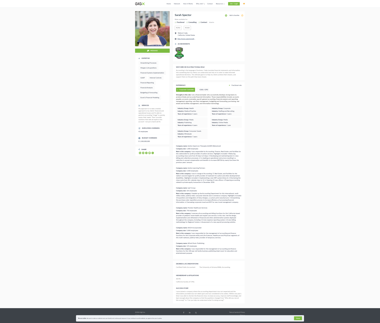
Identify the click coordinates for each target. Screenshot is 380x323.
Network (177, 4)
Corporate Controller (186, 89)
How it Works (188, 4)
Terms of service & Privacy (237, 312)
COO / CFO (204, 89)
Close (298, 318)
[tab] (185, 90)
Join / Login (234, 4)
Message (154, 50)
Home (169, 4)
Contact (210, 4)
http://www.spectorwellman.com (186, 39)
